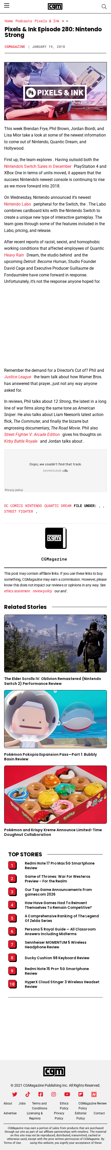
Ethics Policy (64, 1106)
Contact (99, 1113)
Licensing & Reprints (35, 1115)
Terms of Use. (13, 1143)
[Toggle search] (104, 6)
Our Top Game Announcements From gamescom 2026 (58, 892)
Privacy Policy (59, 1115)
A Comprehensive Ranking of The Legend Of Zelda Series (62, 918)
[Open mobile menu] (6, 5)
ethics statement (17, 591)
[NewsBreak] (94, 1094)
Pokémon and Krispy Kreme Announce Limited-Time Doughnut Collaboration (53, 832)
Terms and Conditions (39, 1106)
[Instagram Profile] (54, 1094)
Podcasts (23, 20)
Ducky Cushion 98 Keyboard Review (57, 958)
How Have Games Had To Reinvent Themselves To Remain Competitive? (58, 905)
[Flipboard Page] (81, 1094)
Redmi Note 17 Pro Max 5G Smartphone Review (59, 866)
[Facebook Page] (41, 1094)
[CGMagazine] (54, 1071)
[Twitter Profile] (14, 1094)
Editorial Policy (80, 1115)
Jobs (22, 1103)
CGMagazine (15, 46)
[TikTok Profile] (28, 1094)
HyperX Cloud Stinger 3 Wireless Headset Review (62, 984)
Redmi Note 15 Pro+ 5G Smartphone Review (57, 971)
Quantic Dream (57, 505)
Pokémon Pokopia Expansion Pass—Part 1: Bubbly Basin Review (50, 757)
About (8, 1103)
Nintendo (33, 505)
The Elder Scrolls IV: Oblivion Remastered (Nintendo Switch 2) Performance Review (52, 681)
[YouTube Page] (67, 1094)
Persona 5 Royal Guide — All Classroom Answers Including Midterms (60, 931)
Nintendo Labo (17, 204)
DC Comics (13, 505)
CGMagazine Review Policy (92, 1106)
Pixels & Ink (47, 20)
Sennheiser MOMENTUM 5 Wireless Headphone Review (55, 945)
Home (9, 20)
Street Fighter (18, 511)
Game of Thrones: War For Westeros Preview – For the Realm (57, 879)
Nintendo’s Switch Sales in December (37, 166)
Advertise (10, 1113)
